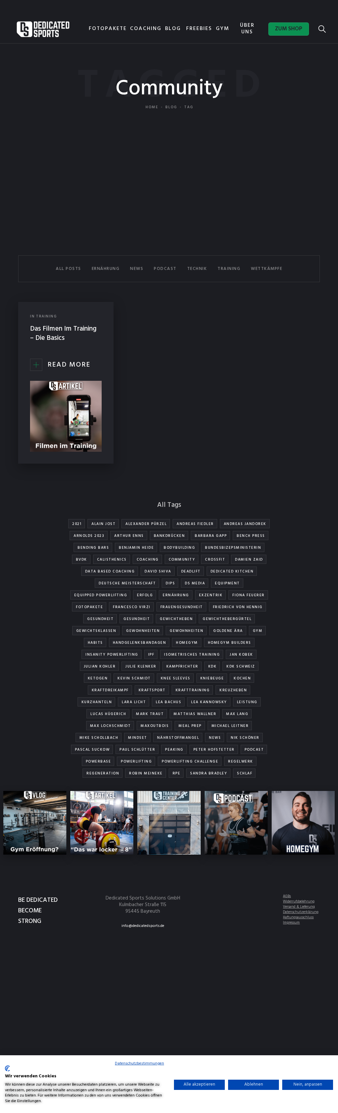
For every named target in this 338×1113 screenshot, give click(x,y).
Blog (171, 107)
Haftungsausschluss (298, 917)
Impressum (291, 922)
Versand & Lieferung (299, 906)
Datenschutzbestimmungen (139, 1063)
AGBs (287, 896)
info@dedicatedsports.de (142, 926)
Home (152, 107)
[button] (175, 29)
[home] (43, 29)
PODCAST (165, 268)
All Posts (68, 268)
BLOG (173, 28)
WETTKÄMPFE (266, 268)
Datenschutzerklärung (301, 912)
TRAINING (229, 268)
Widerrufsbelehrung (299, 901)
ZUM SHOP (288, 28)
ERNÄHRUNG (106, 268)
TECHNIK (197, 268)
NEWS (136, 268)
